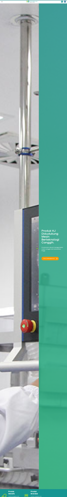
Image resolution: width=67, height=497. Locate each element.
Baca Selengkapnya (49, 258)
